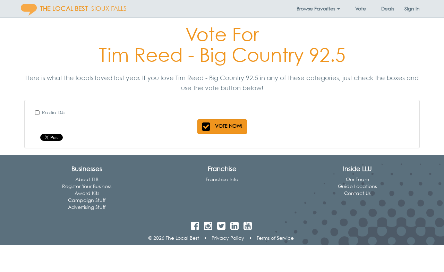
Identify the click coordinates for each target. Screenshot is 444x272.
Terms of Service (275, 238)
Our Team (357, 179)
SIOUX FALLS (109, 8)
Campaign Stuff (86, 200)
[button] (318, 8)
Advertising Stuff (86, 207)
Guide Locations (357, 186)
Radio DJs (53, 112)
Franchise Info (222, 179)
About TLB (87, 179)
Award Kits (87, 193)
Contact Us (357, 193)
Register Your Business (86, 186)
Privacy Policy (228, 238)
